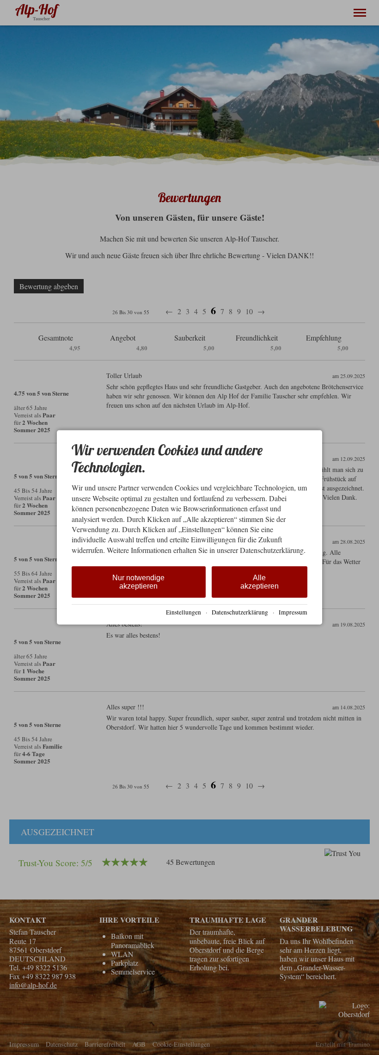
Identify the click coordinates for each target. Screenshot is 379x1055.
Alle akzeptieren (259, 582)
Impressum (293, 612)
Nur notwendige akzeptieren (138, 582)
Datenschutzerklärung (240, 612)
